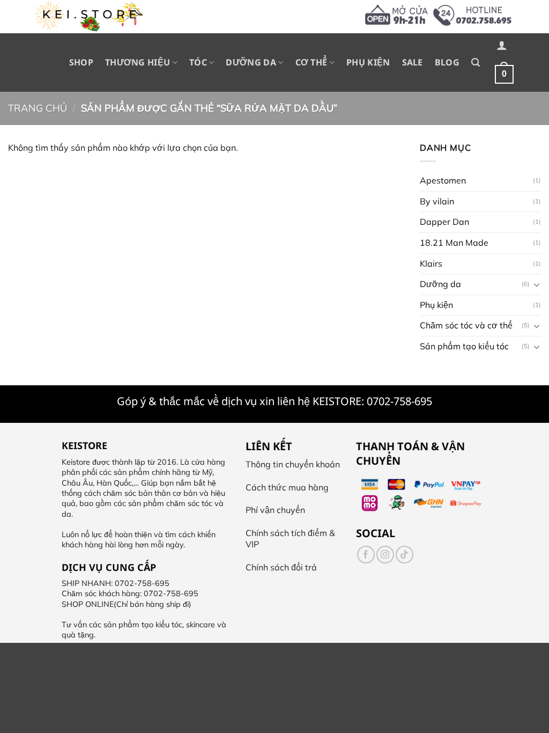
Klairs (431, 263)
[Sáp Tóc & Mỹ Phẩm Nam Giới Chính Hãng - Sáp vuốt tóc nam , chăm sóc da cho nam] (89, 16)
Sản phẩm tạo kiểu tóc (464, 346)
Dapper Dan (444, 221)
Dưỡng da (251, 62)
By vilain (437, 201)
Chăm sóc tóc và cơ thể (466, 325)
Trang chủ (37, 108)
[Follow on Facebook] (366, 554)
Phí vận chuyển (275, 509)
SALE (412, 62)
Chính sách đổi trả (281, 567)
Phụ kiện (368, 62)
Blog (447, 62)
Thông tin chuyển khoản (293, 464)
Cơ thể (311, 62)
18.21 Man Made (454, 242)
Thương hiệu (137, 62)
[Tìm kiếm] (475, 62)
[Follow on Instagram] (385, 554)
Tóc (198, 62)
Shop (81, 62)
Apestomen (443, 180)
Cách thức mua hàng (287, 487)
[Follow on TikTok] (404, 554)
